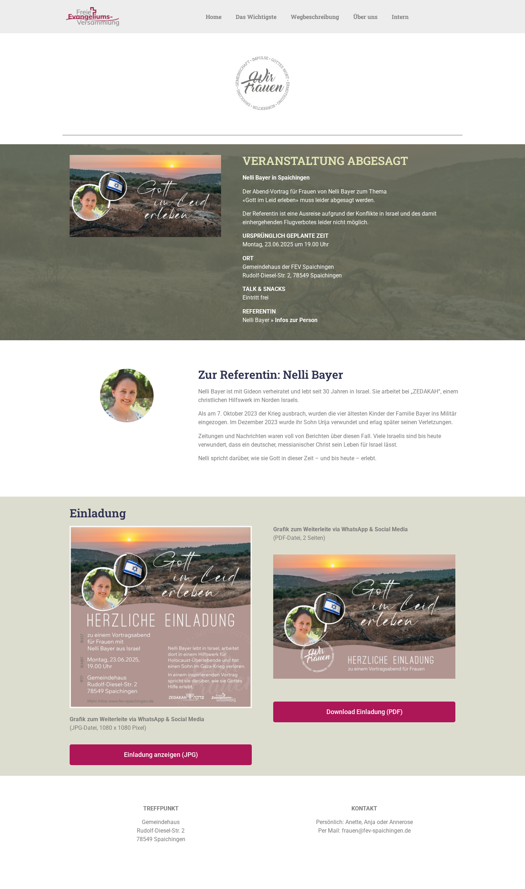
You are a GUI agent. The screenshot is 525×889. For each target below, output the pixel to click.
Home (213, 16)
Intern (400, 16)
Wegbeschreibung (315, 16)
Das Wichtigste (256, 16)
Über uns (365, 16)
